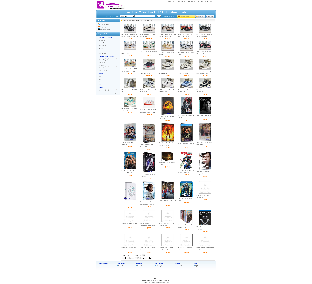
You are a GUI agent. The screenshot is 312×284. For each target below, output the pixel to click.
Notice (134, 12)
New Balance (102, 82)
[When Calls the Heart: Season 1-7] (149, 142)
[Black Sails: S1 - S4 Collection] (205, 225)
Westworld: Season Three (129, 223)
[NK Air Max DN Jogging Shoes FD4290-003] (186, 32)
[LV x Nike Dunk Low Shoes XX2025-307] (149, 32)
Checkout (201, 16)
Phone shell (102, 68)
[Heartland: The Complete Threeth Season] (205, 193)
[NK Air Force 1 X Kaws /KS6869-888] (205, 88)
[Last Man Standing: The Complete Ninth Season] (130, 169)
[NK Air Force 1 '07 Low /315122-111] (186, 88)
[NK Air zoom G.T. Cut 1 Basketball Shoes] (149, 69)
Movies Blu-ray (103, 40)
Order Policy (121, 263)
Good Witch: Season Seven (186, 143)
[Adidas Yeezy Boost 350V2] (130, 67)
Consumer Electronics (106, 57)
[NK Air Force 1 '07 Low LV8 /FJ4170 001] (149, 88)
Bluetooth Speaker (104, 60)
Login (174, 1)
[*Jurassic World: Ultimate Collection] (167, 114)
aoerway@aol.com (152, 282)
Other (101, 88)
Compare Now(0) (105, 29)
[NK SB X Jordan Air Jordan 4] (149, 49)
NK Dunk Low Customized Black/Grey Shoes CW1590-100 (129, 36)
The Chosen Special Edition (129, 202)
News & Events (171, 12)
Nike (100, 84)
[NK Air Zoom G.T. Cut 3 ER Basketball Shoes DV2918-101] (149, 108)
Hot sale (177, 263)
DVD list (161, 12)
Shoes (101, 73)
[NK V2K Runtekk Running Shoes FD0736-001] (205, 32)
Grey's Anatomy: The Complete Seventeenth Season (147, 204)
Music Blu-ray (103, 45)
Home (128, 12)
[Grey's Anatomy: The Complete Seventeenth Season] (149, 200)
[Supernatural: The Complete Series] (167, 160)
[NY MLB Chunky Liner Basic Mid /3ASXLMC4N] (186, 69)
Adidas (101, 76)
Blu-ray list (152, 12)
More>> (116, 93)
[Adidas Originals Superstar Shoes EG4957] (205, 49)
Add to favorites (198, 1)
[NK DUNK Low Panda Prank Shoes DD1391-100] (167, 32)
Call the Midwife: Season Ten (167, 200)
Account (210, 16)
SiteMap (190, 1)
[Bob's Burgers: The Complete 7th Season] (205, 245)
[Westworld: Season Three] (130, 221)
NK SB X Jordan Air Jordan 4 (148, 51)
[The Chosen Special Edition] (130, 201)
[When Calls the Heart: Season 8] (130, 140)
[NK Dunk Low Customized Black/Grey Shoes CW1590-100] (130, 32)
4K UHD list (179, 266)
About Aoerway (103, 263)
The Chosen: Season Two (204, 115)
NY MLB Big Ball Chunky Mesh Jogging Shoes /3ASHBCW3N (203, 73)
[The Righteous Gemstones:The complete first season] (149, 221)
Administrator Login (163, 282)
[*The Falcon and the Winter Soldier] (186, 113)
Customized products (105, 90)
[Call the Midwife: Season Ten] (167, 198)
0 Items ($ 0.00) (185, 16)
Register (169, 1)
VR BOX (101, 65)
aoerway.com (154, 280)
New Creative (103, 70)
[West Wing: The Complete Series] (149, 245)
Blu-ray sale (159, 263)
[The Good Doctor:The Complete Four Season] (205, 169)
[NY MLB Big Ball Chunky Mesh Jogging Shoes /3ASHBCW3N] (205, 69)
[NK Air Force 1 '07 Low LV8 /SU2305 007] (130, 106)
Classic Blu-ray (103, 43)
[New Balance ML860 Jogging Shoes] (186, 50)
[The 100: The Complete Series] (186, 196)
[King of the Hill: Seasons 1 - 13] (130, 245)
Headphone (102, 62)
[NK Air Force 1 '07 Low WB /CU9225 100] (167, 88)
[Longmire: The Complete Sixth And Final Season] (167, 245)
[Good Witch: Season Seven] (186, 141)
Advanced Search (169, 16)
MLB (100, 79)
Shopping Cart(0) (105, 27)
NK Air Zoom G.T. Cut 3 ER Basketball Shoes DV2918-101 (148, 112)
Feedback (184, 1)
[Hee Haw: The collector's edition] (186, 245)
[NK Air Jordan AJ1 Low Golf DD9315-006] (130, 49)
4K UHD (101, 48)
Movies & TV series (105, 37)
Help (178, 1)
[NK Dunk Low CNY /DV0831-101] (130, 88)
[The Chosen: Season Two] (205, 113)
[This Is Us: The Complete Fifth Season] (205, 140)
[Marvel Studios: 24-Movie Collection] (149, 172)
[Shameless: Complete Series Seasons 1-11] (186, 223)
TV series (142, 12)
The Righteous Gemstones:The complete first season (148, 226)
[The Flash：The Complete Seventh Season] (167, 141)
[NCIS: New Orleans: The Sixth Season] (167, 221)
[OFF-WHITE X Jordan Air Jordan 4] (167, 50)
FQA (195, 263)
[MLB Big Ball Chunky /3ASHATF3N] (167, 69)
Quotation (183, 12)
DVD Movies (102, 53)
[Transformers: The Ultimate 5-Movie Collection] (186, 168)
